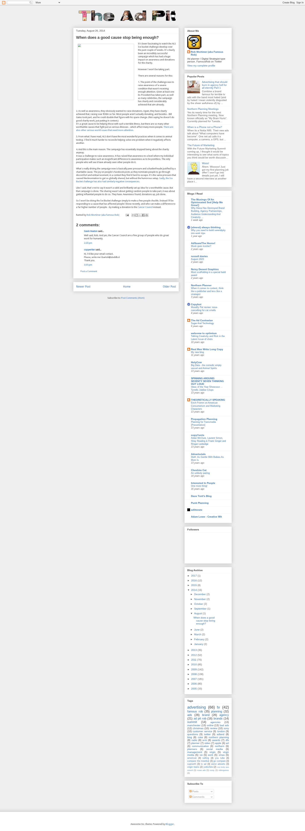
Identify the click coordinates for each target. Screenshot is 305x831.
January (199, 644)
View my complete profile (201, 65)
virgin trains (193, 767)
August (198, 613)
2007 (194, 679)
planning (216, 711)
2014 (194, 590)
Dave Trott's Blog (201, 496)
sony (226, 728)
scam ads (201, 770)
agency (224, 715)
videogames (224, 770)
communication (200, 746)
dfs (227, 740)
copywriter (89, 249)
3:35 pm (88, 264)
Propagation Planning (204, 419)
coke (200, 737)
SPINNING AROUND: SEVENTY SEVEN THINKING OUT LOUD (207, 381)
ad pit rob (200, 718)
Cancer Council (145, 207)
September (200, 608)
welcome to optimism (204, 333)
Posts (195, 791)
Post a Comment (88, 271)
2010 (194, 664)
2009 (194, 669)
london (221, 731)
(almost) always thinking (206, 227)
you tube (220, 758)
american (192, 758)
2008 (194, 674)
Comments (198, 796)
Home (126, 286)
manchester (194, 725)
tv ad (203, 764)
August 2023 (197, 259)
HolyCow (196, 362)
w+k (204, 740)
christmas (198, 728)
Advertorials (198, 454)
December (200, 594)
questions (192, 734)
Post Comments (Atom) (133, 298)
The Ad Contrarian (202, 320)
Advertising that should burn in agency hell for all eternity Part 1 (214, 85)
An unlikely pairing (200, 473)
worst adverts (218, 764)
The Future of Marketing (200, 145)
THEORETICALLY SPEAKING (208, 399)
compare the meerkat (198, 761)
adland (220, 734)
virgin (213, 752)
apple (218, 743)
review (213, 728)
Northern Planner (201, 285)
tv (218, 707)
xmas (222, 754)
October (199, 603)
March (198, 634)
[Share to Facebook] (143, 215)
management (194, 752)
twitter (207, 734)
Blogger (170, 824)
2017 (194, 575)
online (210, 725)
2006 (194, 683)
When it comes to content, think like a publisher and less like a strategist (207, 291)
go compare (219, 761)
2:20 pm (88, 243)
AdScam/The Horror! (203, 243)
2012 (194, 655)
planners (192, 749)
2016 (194, 580)
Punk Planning (200, 502)
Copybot (196, 304)
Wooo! (205, 163)
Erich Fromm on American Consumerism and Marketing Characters (205, 405)
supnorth (191, 764)
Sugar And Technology (202, 323)
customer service (202, 731)
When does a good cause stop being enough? (204, 620)
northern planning (219, 737)
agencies (215, 722)
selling (205, 758)
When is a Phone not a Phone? (204, 127)
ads (189, 715)
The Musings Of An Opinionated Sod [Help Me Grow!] (207, 202)
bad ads (224, 725)
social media (214, 749)
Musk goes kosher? (201, 246)
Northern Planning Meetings (203, 108)
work (210, 754)
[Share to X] (140, 215)
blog (189, 737)
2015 (194, 585)
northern (219, 746)
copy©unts (197, 435)
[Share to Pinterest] (146, 215)
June (197, 629)
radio (194, 740)
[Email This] (133, 215)
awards (216, 740)
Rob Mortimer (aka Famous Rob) (207, 53)
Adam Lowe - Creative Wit (206, 516)
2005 (194, 688)
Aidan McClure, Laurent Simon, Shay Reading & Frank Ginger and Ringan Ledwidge (208, 441)
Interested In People (203, 483)
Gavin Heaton (90, 231)
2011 (194, 659)
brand (206, 715)
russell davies (199, 256)
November (200, 599)
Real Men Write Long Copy (207, 349)
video (207, 743)
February (199, 639)
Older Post (169, 286)
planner (195, 743)
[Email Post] (126, 215)
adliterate (196, 509)
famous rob (195, 711)
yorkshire (208, 767)
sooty (212, 770)
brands (218, 718)
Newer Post (83, 286)
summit (192, 722)
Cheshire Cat (199, 470)
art (227, 743)
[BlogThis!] (136, 215)
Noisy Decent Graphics (205, 269)
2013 (194, 650)
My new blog (197, 352)
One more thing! (199, 486)
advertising (196, 707)
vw (201, 754)
